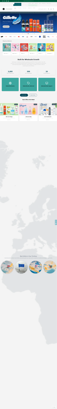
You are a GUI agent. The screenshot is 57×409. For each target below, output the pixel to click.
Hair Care (5, 53)
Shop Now (28, 19)
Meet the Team (24, 95)
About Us (29, 3)
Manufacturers (44, 3)
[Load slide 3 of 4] (28, 33)
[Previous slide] (23, 34)
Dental (22, 53)
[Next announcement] (39, 1)
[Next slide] (32, 34)
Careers (40, 3)
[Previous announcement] (18, 1)
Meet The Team (49, 3)
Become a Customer (17, 3)
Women (40, 53)
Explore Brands (32, 95)
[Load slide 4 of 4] (30, 33)
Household (49, 53)
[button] (30, 8)
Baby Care (14, 53)
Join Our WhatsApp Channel (32, 5)
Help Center (36, 3)
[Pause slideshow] (34, 34)
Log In (33, 3)
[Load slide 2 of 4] (26, 33)
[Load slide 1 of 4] (25, 33)
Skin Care (31, 53)
